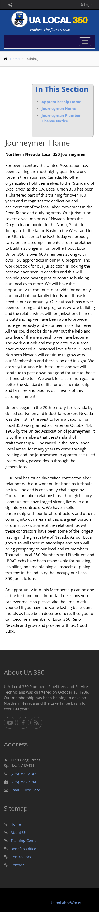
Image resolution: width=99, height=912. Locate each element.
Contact (17, 865)
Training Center (24, 840)
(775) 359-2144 (23, 781)
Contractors (21, 856)
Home (15, 58)
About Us (19, 832)
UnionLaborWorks (65, 902)
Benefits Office (23, 848)
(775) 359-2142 (23, 773)
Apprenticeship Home (61, 101)
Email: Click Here (25, 790)
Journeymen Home (58, 108)
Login (88, 4)
